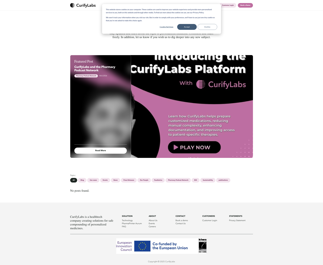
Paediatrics (158, 180)
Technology (127, 220)
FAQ (124, 226)
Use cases (93, 180)
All (74, 180)
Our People (144, 180)
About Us (153, 220)
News (115, 180)
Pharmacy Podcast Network (178, 180)
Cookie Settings (166, 27)
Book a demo (182, 220)
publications (223, 180)
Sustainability (208, 180)
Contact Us (181, 223)
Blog (82, 180)
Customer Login (209, 220)
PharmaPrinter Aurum (132, 223)
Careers (152, 226)
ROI (195, 180)
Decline (207, 27)
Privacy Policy (198, 12)
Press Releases (128, 180)
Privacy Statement (237, 220)
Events (105, 180)
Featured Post (83, 61)
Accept (187, 27)
